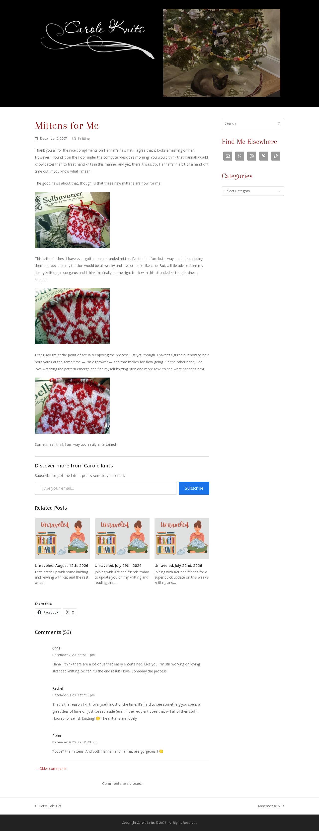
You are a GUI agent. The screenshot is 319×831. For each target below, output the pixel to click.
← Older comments (51, 768)
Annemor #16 (269, 807)
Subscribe (194, 488)
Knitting (83, 138)
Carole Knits (146, 822)
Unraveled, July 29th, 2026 (118, 565)
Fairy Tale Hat (48, 807)
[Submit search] (279, 123)
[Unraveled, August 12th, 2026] (62, 538)
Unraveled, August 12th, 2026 (61, 565)
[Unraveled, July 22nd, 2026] (182, 538)
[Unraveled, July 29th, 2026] (122, 538)
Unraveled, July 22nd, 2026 (178, 565)
